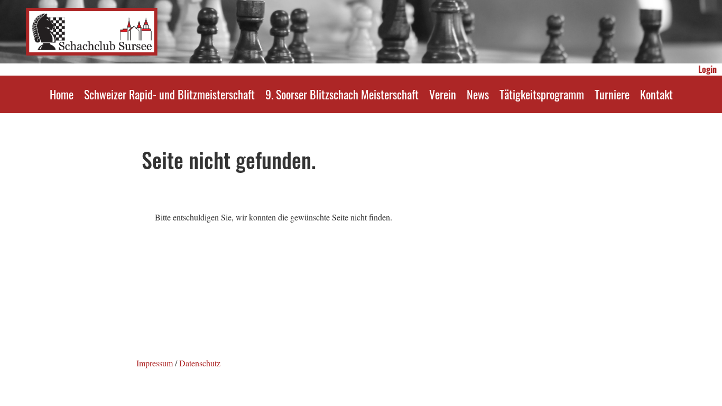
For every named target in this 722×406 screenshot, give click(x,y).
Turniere (612, 94)
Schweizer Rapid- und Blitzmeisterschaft (169, 94)
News (478, 94)
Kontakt (656, 94)
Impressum (154, 362)
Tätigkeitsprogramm (541, 94)
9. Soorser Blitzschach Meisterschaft (342, 94)
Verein (442, 94)
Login (707, 69)
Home (61, 94)
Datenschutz (199, 362)
